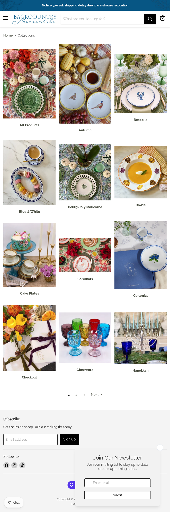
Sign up (69, 439)
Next (95, 395)
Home (8, 35)
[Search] (150, 19)
